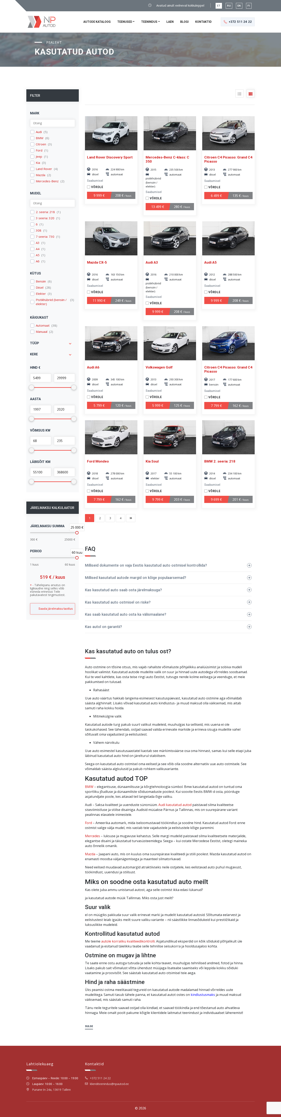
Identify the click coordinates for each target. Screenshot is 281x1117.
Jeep (39, 156)
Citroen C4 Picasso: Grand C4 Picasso (228, 159)
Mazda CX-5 (97, 262)
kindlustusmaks (203, 994)
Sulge (89, 1026)
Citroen (41, 144)
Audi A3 (152, 262)
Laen (170, 21)
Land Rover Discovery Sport (110, 157)
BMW (39, 138)
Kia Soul (152, 461)
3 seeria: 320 (45, 218)
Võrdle (97, 187)
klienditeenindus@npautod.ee (109, 1084)
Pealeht (54, 42)
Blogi (184, 21)
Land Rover (44, 169)
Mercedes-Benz (47, 181)
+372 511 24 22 (100, 1078)
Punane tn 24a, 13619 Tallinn (51, 1090)
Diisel (39, 287)
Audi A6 (93, 367)
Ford (39, 150)
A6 (37, 261)
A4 (37, 249)
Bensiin (41, 281)
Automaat (43, 325)
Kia (38, 163)
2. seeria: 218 (45, 212)
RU (229, 5)
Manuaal (41, 332)
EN (239, 5)
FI (248, 5)
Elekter (41, 294)
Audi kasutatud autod (175, 804)
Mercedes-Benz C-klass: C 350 (167, 159)
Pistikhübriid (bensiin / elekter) (51, 302)
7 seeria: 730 (45, 237)
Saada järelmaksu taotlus (55, 608)
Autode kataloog (97, 21)
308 (38, 230)
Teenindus (149, 21)
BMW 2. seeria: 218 (219, 461)
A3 (37, 243)
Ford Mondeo (98, 461)
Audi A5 (210, 262)
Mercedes (92, 836)
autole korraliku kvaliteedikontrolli (128, 941)
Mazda (40, 175)
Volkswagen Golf (159, 367)
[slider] (77, 532)
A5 (37, 255)
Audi (39, 132)
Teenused (124, 21)
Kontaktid (203, 21)
